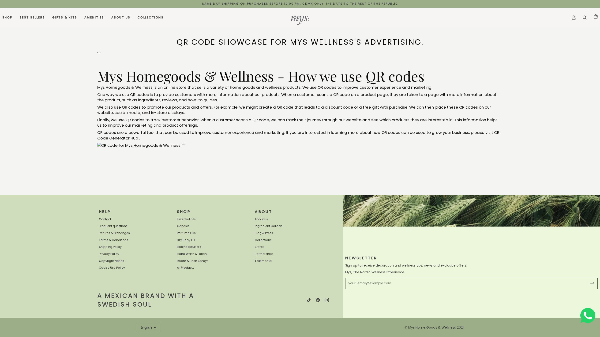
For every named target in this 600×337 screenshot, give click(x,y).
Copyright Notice (111, 261)
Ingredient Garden (268, 226)
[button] (9, 18)
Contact (105, 219)
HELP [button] (105, 211)
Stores (259, 247)
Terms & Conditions (113, 240)
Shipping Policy (110, 247)
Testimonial (263, 261)
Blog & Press (264, 233)
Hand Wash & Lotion (192, 254)
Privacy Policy (109, 254)
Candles (183, 226)
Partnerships (264, 254)
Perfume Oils (186, 233)
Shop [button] (184, 211)
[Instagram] (327, 300)
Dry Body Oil (186, 240)
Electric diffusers (189, 247)
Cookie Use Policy (112, 268)
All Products (185, 268)
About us (261, 219)
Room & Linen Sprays (192, 261)
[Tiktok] (309, 300)
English (147, 327)
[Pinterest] (318, 300)
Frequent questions (113, 226)
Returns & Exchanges (114, 233)
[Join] (588, 283)
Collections (263, 240)
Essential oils (186, 219)
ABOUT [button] (263, 211)
